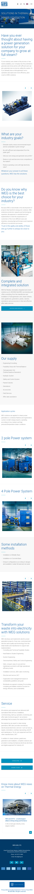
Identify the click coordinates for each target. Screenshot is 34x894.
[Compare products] (21, 3)
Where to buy (15, 767)
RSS (31, 890)
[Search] (24, 3)
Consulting (15, 761)
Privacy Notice (5, 890)
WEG (3, 4)
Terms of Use (25, 890)
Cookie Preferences (18, 884)
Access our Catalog (16, 308)
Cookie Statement (15, 890)
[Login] (17, 3)
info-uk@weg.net (19, 856)
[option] (17, 106)
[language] (27, 3)
